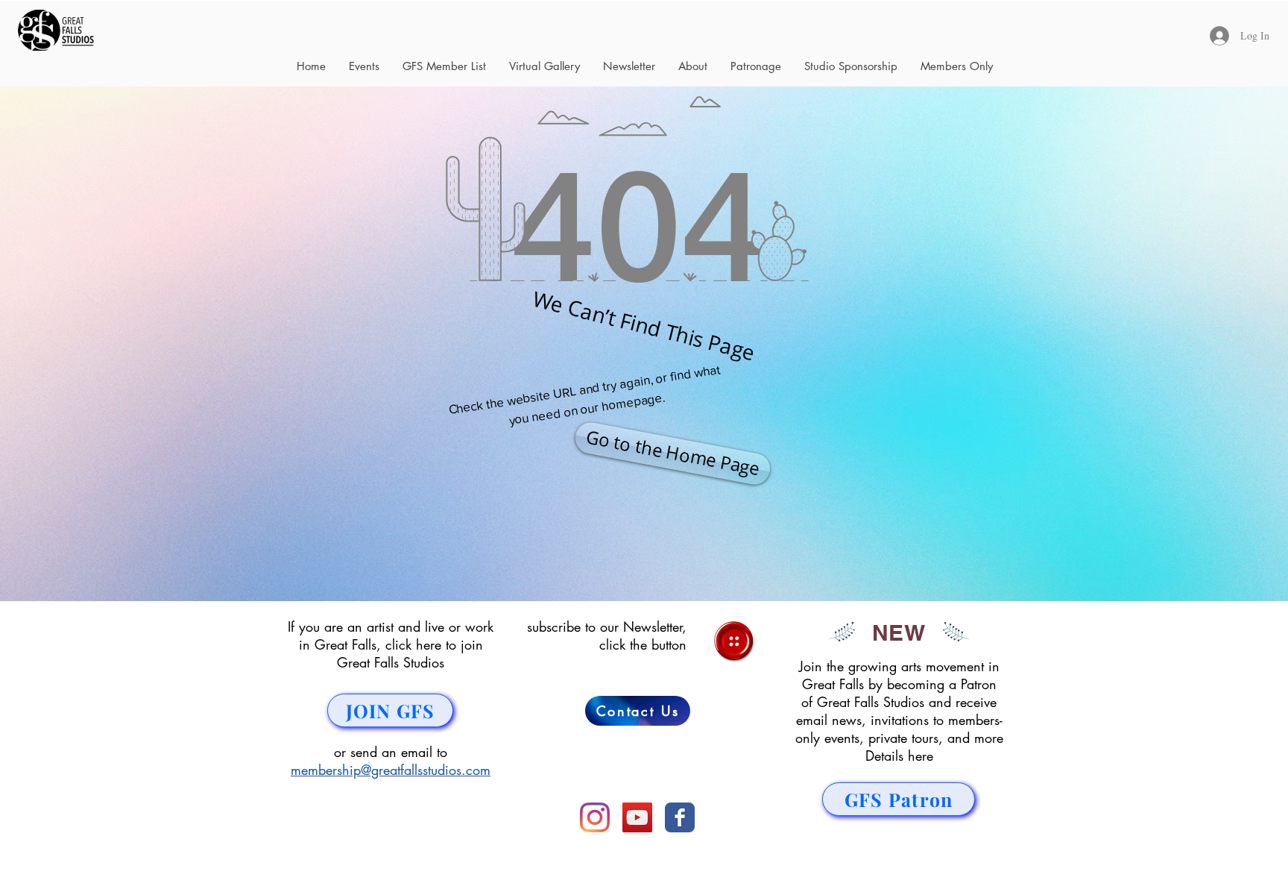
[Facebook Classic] (680, 817)
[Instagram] (595, 817)
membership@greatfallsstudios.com (390, 770)
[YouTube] (637, 817)
